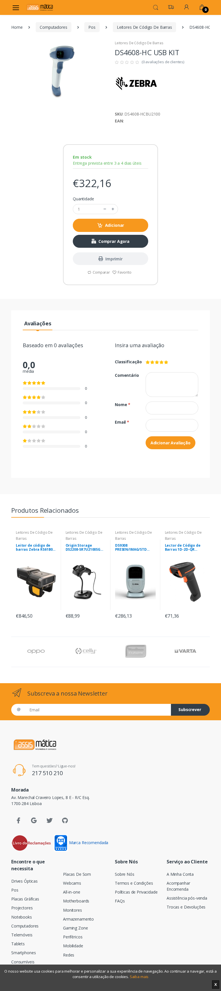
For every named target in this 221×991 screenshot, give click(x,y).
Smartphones (23, 952)
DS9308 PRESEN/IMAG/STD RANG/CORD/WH (131, 547)
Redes (68, 955)
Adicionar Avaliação (170, 442)
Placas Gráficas (25, 899)
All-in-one (71, 892)
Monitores (72, 910)
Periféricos (72, 937)
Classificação (126, 361)
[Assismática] (39, 7)
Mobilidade (73, 945)
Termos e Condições (134, 883)
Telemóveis (22, 935)
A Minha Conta (180, 874)
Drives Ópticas (24, 881)
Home (16, 27)
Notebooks (21, 917)
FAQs (120, 901)
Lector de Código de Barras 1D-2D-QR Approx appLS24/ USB (183, 547)
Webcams (72, 883)
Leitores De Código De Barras (144, 27)
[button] (156, 7)
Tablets (18, 943)
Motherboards (76, 901)
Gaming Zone (75, 928)
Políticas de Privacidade (136, 892)
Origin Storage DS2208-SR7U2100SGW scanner (85, 547)
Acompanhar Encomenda (178, 886)
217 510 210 (47, 773)
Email (122, 422)
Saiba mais (139, 976)
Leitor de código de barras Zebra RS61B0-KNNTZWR (35, 547)
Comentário (126, 375)
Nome (122, 404)
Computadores (53, 27)
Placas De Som (77, 874)
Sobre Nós (124, 874)
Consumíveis (22, 962)
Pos (92, 27)
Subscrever (189, 709)
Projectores (22, 908)
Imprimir (114, 259)
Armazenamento (78, 919)
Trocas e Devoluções (186, 907)
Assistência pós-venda (187, 898)
